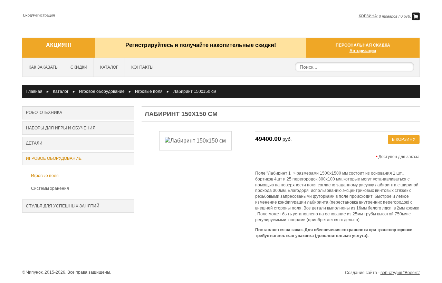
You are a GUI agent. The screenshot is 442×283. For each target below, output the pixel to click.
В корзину (403, 139)
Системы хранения (50, 188)
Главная (34, 91)
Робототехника (44, 112)
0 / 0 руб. (385, 16)
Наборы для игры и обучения (61, 128)
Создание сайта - (382, 272)
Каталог (109, 67)
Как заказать (43, 67)
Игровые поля (149, 91)
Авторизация (362, 50)
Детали (34, 143)
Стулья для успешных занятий (62, 206)
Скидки (78, 67)
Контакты (142, 67)
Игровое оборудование (102, 91)
